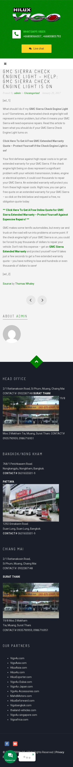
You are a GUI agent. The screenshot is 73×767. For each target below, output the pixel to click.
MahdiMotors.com (21, 695)
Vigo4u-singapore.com (23, 714)
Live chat (39, 48)
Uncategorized (31, 93)
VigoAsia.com (18, 662)
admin (22, 316)
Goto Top (36, 362)
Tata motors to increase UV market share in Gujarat (31, 300)
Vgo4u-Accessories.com (24, 691)
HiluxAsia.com (18, 667)
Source (7, 283)
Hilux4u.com (17, 672)
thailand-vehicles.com (23, 710)
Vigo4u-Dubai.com (21, 681)
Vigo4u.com (17, 658)
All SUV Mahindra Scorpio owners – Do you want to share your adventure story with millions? (42, 300)
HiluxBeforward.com (22, 700)
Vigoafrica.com (19, 719)
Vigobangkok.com (20, 705)
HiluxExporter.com (21, 677)
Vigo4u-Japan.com (21, 686)
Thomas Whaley (24, 283)
